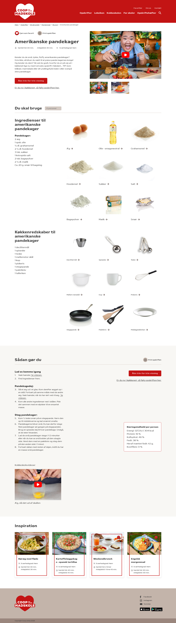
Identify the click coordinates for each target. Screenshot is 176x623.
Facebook (148, 597)
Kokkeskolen (114, 13)
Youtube (147, 604)
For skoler (129, 13)
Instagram (148, 600)
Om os (148, 8)
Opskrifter (86, 13)
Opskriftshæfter (146, 13)
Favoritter (138, 8)
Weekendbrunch (102, 559)
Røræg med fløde (28, 559)
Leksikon (99, 13)
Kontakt (158, 8)
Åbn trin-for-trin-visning (31, 81)
